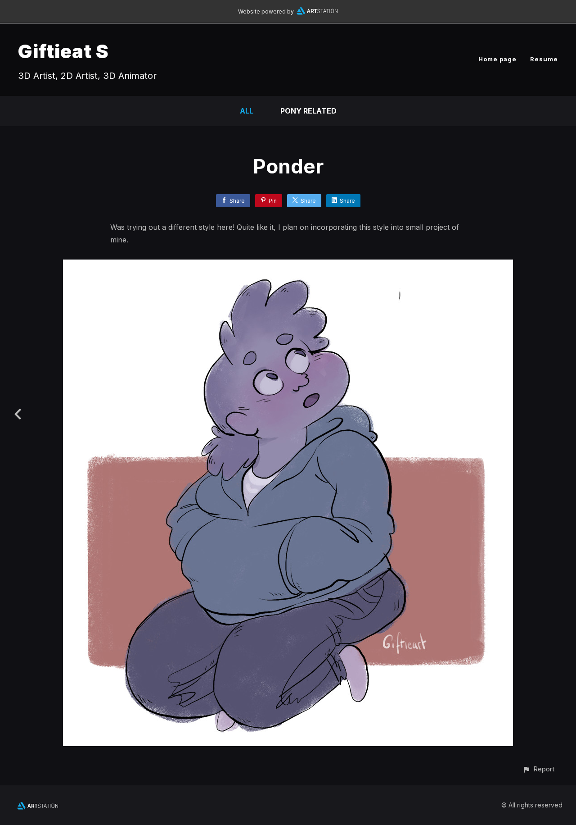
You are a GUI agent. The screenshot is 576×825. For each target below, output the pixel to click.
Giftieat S (63, 51)
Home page (497, 59)
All (246, 110)
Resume (544, 59)
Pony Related (308, 110)
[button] (538, 769)
